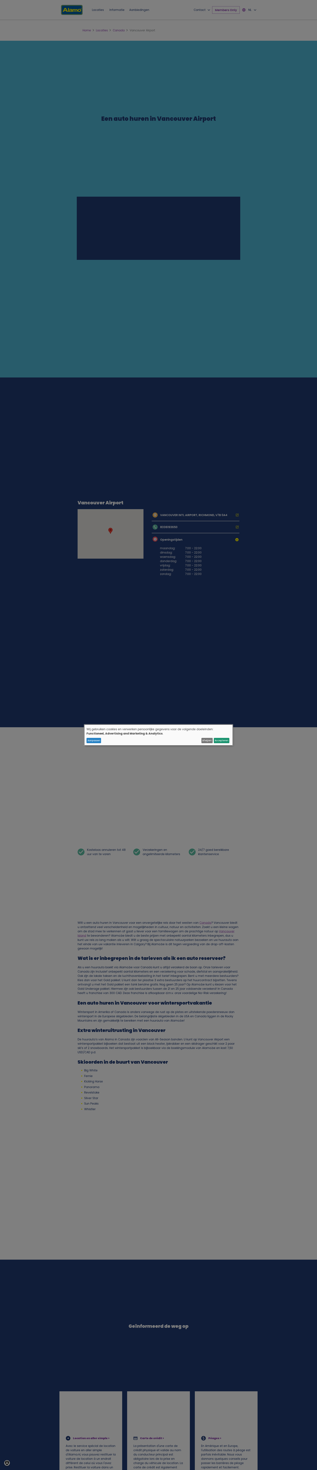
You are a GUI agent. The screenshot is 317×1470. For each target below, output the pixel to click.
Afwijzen (207, 740)
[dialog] (158, 735)
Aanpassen (94, 740)
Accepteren (221, 740)
